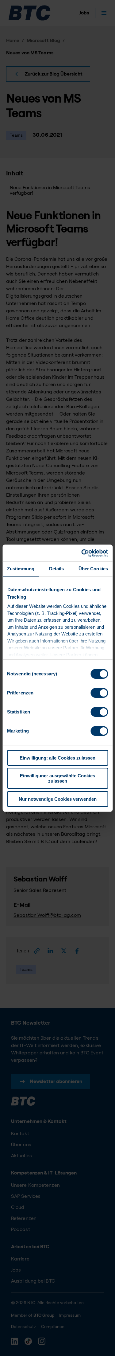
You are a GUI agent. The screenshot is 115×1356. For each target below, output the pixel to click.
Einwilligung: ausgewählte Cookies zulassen (57, 778)
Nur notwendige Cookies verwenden (58, 799)
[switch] (99, 693)
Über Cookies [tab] (93, 568)
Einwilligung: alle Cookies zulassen (57, 757)
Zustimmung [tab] (20, 568)
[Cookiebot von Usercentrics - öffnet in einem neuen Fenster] (82, 553)
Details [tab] (56, 568)
